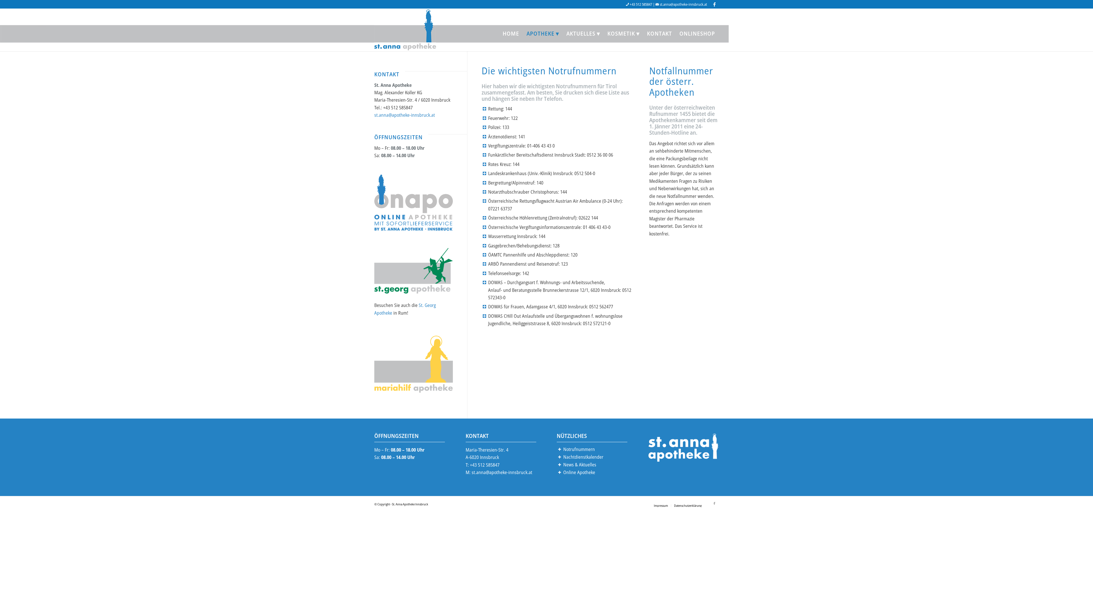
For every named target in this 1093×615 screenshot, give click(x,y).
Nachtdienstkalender (583, 457)
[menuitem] (511, 33)
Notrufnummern (579, 449)
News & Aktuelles (579, 465)
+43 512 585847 (641, 4)
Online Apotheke (579, 472)
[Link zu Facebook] (714, 4)
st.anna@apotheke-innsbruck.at (683, 4)
